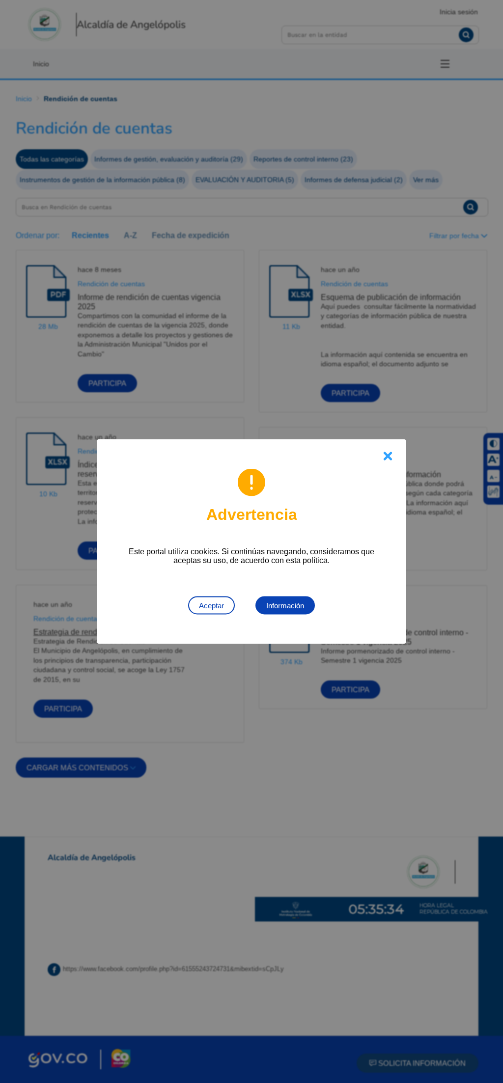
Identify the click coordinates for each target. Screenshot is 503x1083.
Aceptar (211, 605)
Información (285, 605)
